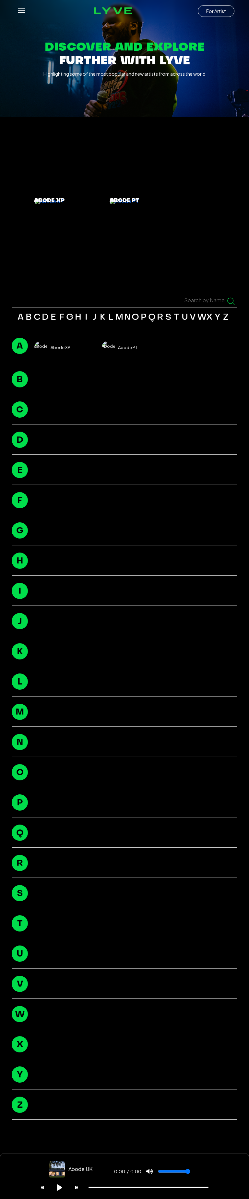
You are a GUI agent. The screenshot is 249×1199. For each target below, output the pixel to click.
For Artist (216, 11)
